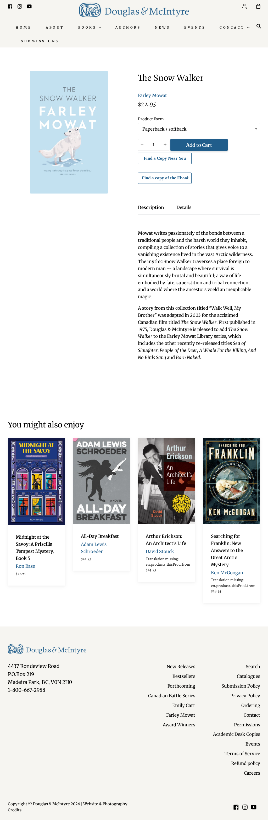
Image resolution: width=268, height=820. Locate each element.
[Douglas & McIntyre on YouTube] (253, 807)
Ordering (250, 705)
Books (88, 27)
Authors (128, 27)
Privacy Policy (245, 696)
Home (24, 27)
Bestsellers (183, 676)
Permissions (247, 725)
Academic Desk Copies (236, 734)
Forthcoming (181, 686)
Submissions (40, 41)
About (55, 27)
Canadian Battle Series (171, 696)
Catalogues (248, 676)
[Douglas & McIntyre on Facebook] (236, 807)
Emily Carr (183, 705)
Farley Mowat (152, 95)
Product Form (151, 119)
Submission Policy (240, 686)
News (162, 27)
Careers (252, 773)
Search (253, 666)
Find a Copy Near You (165, 158)
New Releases (181, 666)
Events (194, 27)
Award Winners (179, 725)
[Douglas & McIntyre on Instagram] (245, 807)
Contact (233, 27)
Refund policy (245, 763)
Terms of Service (242, 754)
